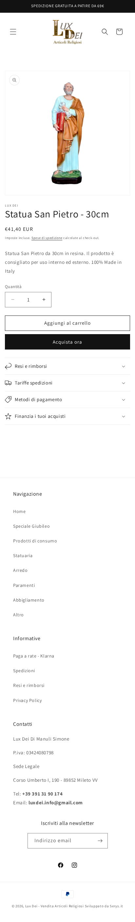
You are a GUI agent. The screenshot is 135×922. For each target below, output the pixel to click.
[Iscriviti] (100, 840)
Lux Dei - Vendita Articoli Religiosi (54, 906)
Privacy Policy (27, 700)
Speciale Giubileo (31, 526)
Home (19, 511)
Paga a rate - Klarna (33, 656)
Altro (18, 615)
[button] (13, 32)
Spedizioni (24, 671)
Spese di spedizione (46, 238)
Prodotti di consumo (35, 541)
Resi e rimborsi (29, 685)
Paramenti (24, 585)
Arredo (20, 570)
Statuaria (22, 555)
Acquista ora (67, 342)
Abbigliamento (29, 600)
